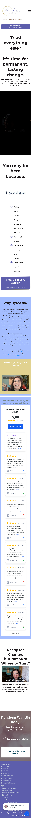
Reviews (10, 800)
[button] (29, 11)
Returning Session (7, 790)
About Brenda (13, 802)
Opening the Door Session (9, 788)
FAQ (18, 356)
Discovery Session (7, 786)
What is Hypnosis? (7, 795)
